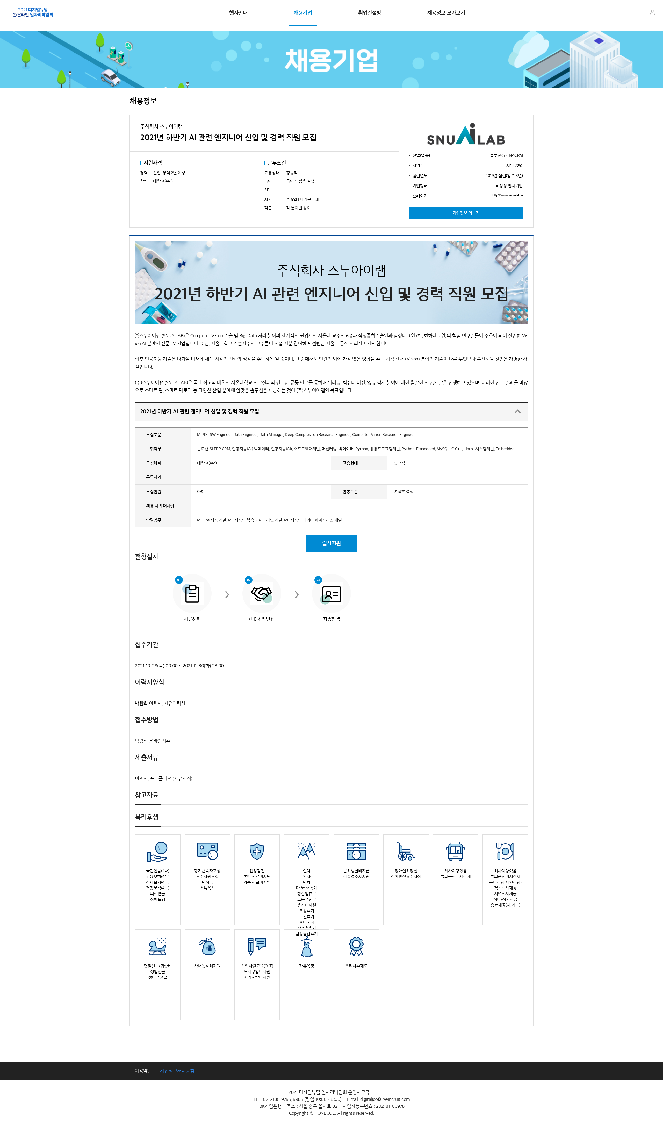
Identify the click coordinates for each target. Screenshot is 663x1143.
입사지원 (331, 543)
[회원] (652, 14)
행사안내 (238, 13)
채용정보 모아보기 (446, 13)
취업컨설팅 (369, 13)
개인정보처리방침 (177, 1071)
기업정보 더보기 (466, 213)
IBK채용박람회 (32, 12)
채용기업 (303, 13)
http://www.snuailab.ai (507, 195)
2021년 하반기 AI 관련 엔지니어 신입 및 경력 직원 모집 (199, 411)
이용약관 (143, 1071)
